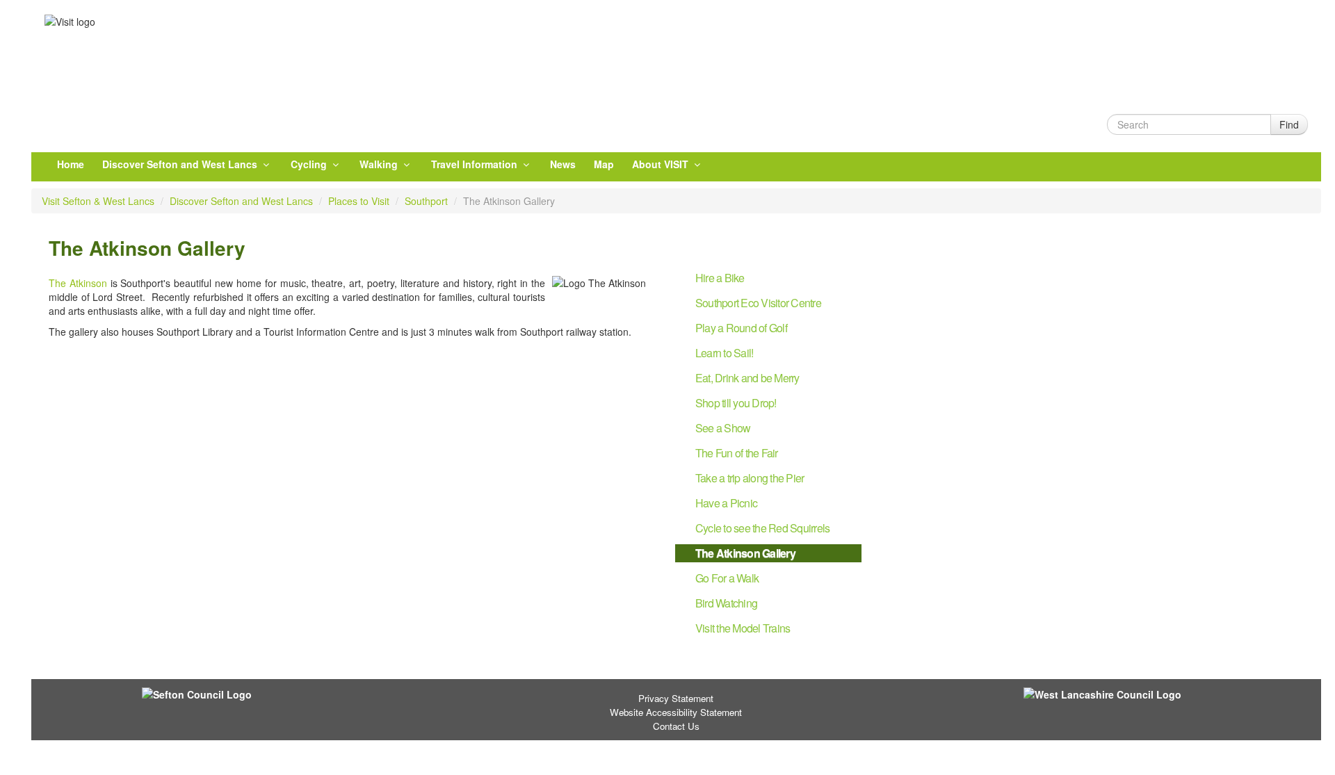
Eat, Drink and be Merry (747, 378)
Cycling (310, 164)
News (563, 164)
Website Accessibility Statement (676, 712)
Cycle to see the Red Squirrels (762, 528)
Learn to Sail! (724, 353)
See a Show (723, 428)
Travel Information (475, 164)
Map (604, 164)
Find (1289, 124)
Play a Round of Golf (741, 328)
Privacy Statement (675, 698)
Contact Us (676, 726)
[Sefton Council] (236, 693)
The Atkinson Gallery (745, 553)
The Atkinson (78, 283)
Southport (426, 201)
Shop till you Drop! (736, 403)
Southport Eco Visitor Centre (758, 303)
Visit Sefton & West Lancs (98, 201)
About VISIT (661, 164)
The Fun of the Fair (736, 453)
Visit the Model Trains (743, 628)
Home (70, 164)
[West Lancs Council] (1117, 693)
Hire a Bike (720, 278)
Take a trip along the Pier (749, 478)
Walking (379, 164)
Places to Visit (358, 201)
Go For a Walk (727, 578)
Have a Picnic (726, 503)
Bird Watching (726, 603)
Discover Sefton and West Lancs (181, 164)
